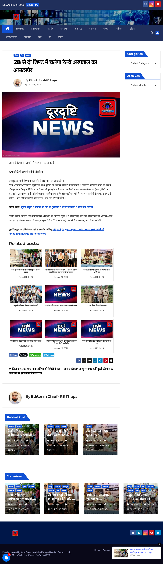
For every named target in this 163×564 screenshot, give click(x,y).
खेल (40, 37)
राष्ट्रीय (50, 28)
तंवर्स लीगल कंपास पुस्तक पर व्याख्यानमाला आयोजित (100, 435)
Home (20, 28)
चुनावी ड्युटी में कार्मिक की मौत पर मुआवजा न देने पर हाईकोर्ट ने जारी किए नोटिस (57, 207)
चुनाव (60, 37)
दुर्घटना (132, 28)
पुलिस (24, 486)
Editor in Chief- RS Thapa (43, 80)
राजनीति (27, 37)
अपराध (18, 486)
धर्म (50, 37)
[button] (152, 32)
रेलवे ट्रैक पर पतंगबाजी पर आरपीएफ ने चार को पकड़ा (21, 435)
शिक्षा (137, 490)
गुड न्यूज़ (78, 28)
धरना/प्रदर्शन (11, 37)
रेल (22, 55)
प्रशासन (31, 486)
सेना (57, 427)
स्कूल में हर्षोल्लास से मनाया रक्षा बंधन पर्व (139, 496)
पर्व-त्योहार (150, 486)
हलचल (19, 427)
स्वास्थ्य (92, 28)
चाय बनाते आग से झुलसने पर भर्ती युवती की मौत (87, 369)
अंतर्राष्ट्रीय (35, 28)
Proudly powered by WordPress (17, 552)
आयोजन (119, 28)
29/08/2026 (17, 504)
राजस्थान (64, 28)
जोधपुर (106, 28)
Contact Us (108, 550)
